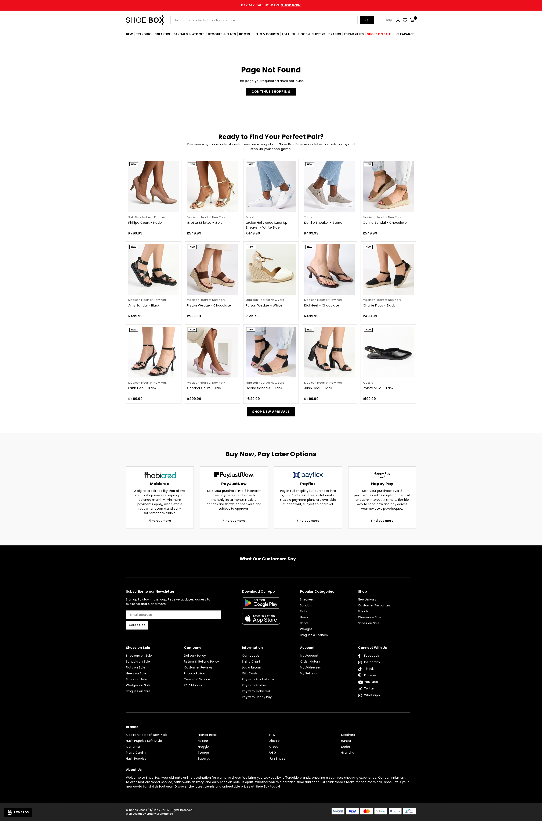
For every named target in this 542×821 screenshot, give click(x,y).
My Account (309, 655)
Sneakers (307, 599)
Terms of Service (197, 679)
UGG (272, 752)
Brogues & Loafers (314, 635)
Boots (304, 623)
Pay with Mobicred (256, 691)
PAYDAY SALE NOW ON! (271, 5)
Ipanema (133, 747)
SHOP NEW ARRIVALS (271, 411)
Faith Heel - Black (142, 388)
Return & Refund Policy (201, 661)
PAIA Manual (193, 685)
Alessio (274, 741)
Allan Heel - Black (318, 388)
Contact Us (250, 655)
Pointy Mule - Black (378, 388)
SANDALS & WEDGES (189, 34)
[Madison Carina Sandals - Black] (271, 352)
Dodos (346, 747)
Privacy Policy (194, 673)
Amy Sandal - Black (143, 305)
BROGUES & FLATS (222, 34)
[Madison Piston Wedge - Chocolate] (212, 269)
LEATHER (288, 34)
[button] (412, 20)
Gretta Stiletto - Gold (205, 222)
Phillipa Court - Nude (145, 222)
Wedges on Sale (138, 685)
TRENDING (144, 34)
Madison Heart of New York (146, 735)
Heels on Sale (136, 673)
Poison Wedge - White (264, 305)
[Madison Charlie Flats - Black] (388, 269)
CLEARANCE (405, 34)
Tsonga (203, 752)
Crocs (273, 747)
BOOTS (244, 34)
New (133, 164)
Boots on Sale (136, 679)
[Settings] (398, 20)
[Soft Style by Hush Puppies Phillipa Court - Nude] (153, 186)
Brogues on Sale (138, 691)
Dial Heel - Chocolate (321, 305)
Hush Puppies (136, 758)
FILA (272, 735)
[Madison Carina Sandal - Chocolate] (388, 186)
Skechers (348, 735)
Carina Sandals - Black (264, 388)
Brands (363, 611)
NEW (129, 34)
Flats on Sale (135, 667)
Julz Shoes (277, 758)
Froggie (203, 747)
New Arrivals (367, 599)
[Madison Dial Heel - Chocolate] (329, 269)
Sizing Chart (251, 661)
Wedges (306, 629)
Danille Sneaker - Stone (323, 222)
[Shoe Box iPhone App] (261, 621)
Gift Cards (250, 673)
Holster (203, 741)
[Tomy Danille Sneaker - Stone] (329, 186)
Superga (204, 758)
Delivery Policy (195, 655)
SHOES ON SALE (379, 34)
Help (388, 20)
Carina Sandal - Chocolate (385, 222)
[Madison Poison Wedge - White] (271, 269)
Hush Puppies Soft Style (144, 741)
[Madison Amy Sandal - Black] (153, 269)
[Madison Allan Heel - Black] (329, 352)
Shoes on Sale (368, 623)
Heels (304, 617)
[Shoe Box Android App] (261, 605)
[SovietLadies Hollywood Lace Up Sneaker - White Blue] (271, 186)
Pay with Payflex (254, 685)
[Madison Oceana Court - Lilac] (212, 352)
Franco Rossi (207, 735)
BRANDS (334, 34)
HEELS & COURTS (266, 34)
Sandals (306, 605)
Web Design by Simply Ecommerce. (149, 813)
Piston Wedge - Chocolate (209, 305)
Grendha (347, 752)
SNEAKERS (162, 34)
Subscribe (137, 625)
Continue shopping (271, 91)
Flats (303, 611)
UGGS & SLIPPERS (311, 34)
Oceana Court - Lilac (204, 388)
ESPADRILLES (354, 34)
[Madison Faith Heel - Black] (153, 352)
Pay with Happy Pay (257, 697)
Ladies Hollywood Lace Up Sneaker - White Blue (266, 225)
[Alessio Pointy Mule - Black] (388, 352)
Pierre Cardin (136, 752)
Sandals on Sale (138, 661)
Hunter (346, 741)
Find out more (160, 521)
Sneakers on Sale (139, 655)
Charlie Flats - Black (379, 305)
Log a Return (251, 667)
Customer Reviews (198, 667)
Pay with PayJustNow (258, 679)
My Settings (309, 673)
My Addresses (310, 667)
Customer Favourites (374, 605)
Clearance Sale (369, 617)
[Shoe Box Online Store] (148, 20)
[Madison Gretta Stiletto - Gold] (212, 186)
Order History (310, 661)
